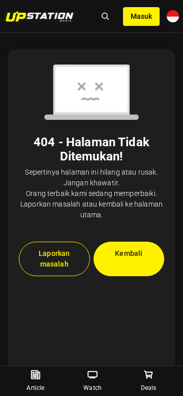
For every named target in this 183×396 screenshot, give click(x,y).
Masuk (141, 16)
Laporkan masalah (54, 258)
